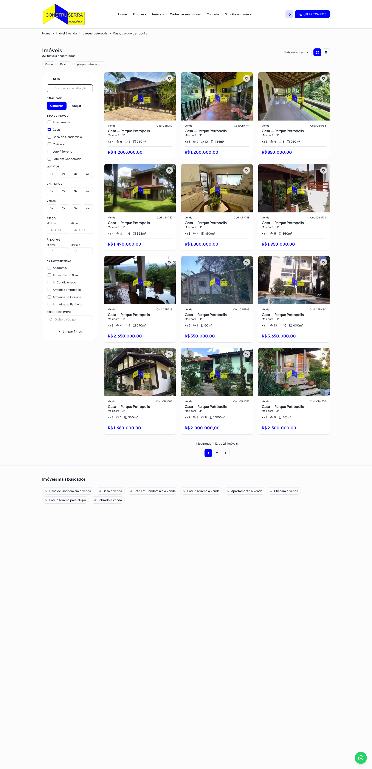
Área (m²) (53, 239)
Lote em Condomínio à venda (155, 491)
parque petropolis (94, 33)
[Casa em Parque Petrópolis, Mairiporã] (140, 115)
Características (59, 261)
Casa (63, 64)
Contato (213, 14)
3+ (76, 174)
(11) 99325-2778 (315, 14)
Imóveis (158, 14)
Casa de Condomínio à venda (70, 491)
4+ (88, 174)
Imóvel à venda (66, 33)
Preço (51, 218)
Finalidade (54, 98)
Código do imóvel (60, 312)
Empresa (139, 14)
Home (122, 14)
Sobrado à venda (110, 500)
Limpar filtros (72, 331)
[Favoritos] (289, 14)
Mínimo (51, 223)
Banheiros (54, 184)
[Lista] (326, 52)
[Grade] (317, 52)
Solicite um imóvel (239, 14)
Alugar (76, 106)
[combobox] (70, 88)
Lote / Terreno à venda (203, 491)
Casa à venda (112, 491)
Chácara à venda (286, 491)
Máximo (75, 223)
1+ (51, 174)
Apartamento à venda (246, 491)
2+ (63, 174)
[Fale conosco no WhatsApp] (361, 758)
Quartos (53, 166)
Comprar (56, 106)
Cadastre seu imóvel (185, 14)
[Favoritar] (169, 78)
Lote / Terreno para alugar (67, 500)
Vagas (51, 201)
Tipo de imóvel (57, 116)
